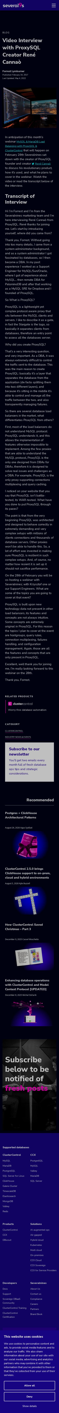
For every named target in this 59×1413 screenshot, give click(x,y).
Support (7, 1293)
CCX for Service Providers (43, 1270)
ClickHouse (8, 1181)
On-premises (37, 1255)
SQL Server (36, 1181)
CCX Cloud (35, 1260)
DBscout (7, 1240)
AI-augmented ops (39, 1229)
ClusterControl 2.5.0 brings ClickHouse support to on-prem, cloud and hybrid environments (27, 873)
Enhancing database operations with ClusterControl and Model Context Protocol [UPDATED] (27, 984)
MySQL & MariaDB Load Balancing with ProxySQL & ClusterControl (25, 146)
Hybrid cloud (36, 1240)
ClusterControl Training (14, 1308)
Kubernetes (36, 1245)
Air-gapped (36, 1234)
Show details (29, 1406)
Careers (34, 1304)
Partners (34, 1309)
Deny (29, 1396)
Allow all (29, 1385)
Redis (5, 1211)
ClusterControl (14, 731)
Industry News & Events (18, 737)
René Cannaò (43, 164)
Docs (5, 1288)
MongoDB (8, 1201)
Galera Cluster (10, 1186)
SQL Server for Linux (13, 1176)
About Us (35, 1288)
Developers (10, 1283)
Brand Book (36, 1314)
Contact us (35, 1293)
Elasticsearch (9, 1196)
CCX (5, 1234)
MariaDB (7, 1165)
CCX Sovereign (38, 1265)
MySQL (6, 1160)
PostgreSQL (9, 1170)
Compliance (36, 1299)
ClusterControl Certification (10, 1315)
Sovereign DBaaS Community (11, 1300)
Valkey (6, 1206)
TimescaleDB (9, 1191)
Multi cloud (36, 1250)
